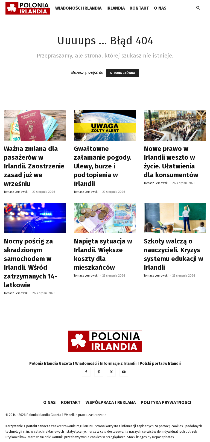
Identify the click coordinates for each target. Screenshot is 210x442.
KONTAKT (139, 8)
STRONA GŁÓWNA (122, 73)
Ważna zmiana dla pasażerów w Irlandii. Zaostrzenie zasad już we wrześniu (34, 166)
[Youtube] (123, 372)
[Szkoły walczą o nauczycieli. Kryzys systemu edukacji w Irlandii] (175, 218)
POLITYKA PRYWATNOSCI (166, 402)
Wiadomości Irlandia (78, 8)
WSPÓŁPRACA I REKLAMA (111, 402)
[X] (111, 372)
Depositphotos (163, 437)
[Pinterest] (98, 372)
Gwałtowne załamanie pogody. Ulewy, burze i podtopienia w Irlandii (103, 166)
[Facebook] (86, 372)
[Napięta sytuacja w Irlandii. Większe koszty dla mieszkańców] (105, 218)
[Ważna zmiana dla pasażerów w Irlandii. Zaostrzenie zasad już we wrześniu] (35, 125)
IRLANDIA (115, 8)
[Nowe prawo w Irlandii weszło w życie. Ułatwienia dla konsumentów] (175, 125)
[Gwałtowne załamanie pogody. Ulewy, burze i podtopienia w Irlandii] (105, 125)
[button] (198, 8)
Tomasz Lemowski (16, 192)
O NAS (160, 8)
